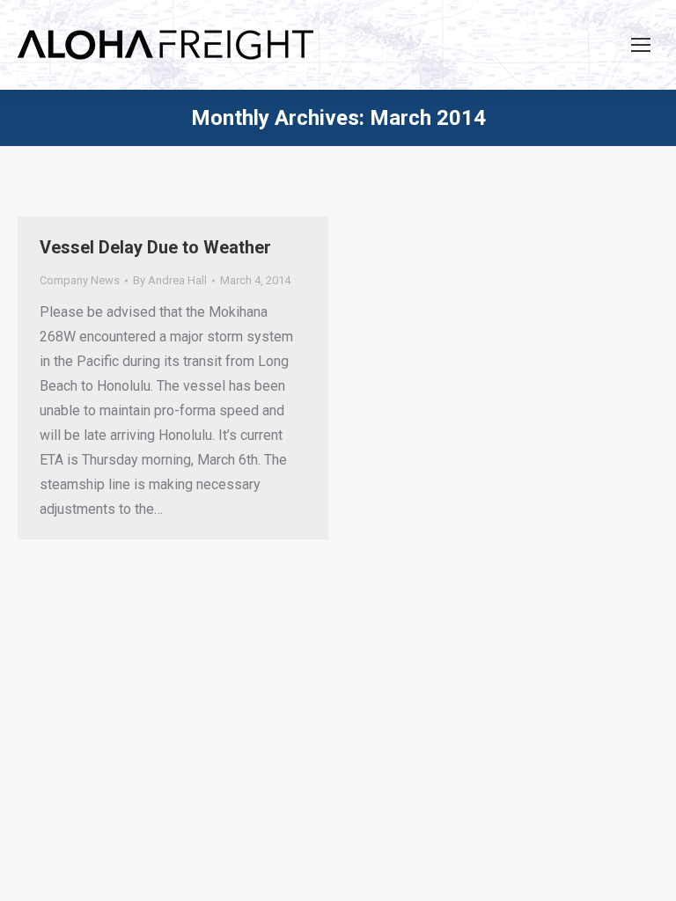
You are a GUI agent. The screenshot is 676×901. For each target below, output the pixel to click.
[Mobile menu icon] (640, 44)
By (170, 280)
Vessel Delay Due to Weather (155, 247)
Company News (80, 280)
